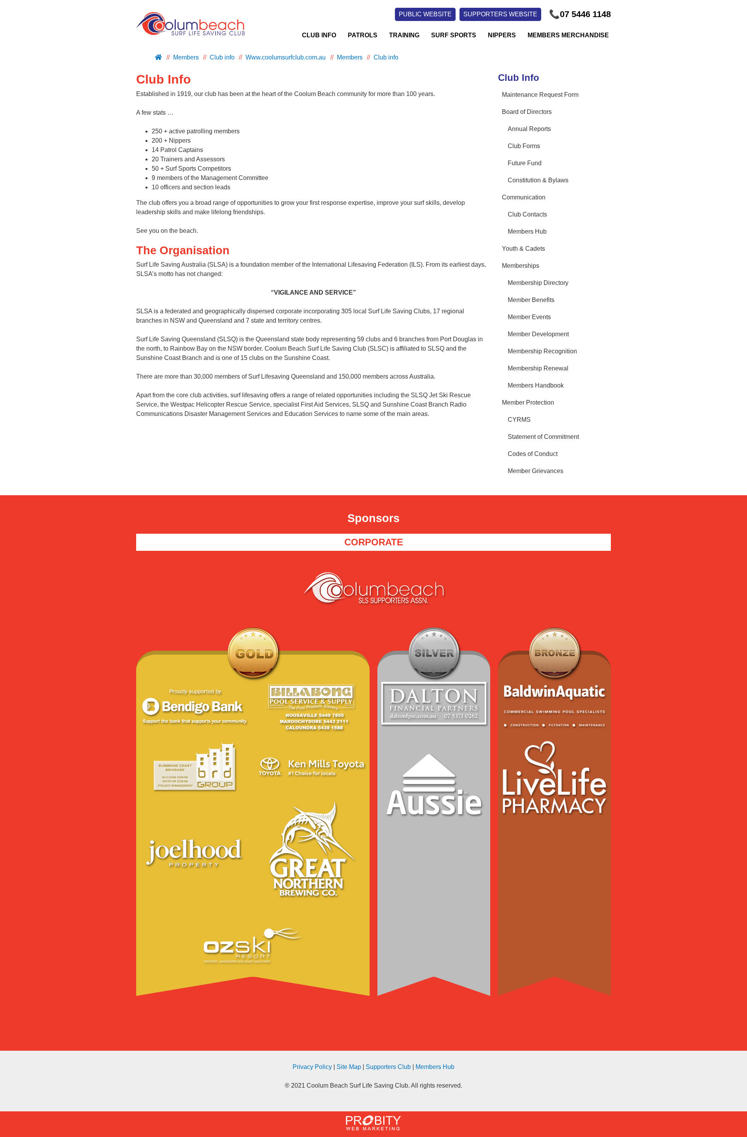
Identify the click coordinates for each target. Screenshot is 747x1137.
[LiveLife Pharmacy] (554, 778)
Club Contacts (527, 214)
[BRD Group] (194, 768)
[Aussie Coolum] (433, 789)
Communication (523, 197)
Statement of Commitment (543, 436)
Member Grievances (535, 471)
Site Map (349, 1067)
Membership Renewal (538, 368)
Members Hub (527, 231)
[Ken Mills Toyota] (311, 768)
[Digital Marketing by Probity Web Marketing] (373, 1128)
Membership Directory (538, 282)
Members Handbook (536, 385)
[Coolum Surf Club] (188, 35)
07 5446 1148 (580, 14)
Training (404, 35)
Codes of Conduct (533, 454)
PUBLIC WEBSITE (425, 14)
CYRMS (519, 419)
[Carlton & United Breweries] (311, 857)
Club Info (319, 35)
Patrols (362, 35)
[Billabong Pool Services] (311, 708)
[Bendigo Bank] (194, 708)
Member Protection (528, 402)
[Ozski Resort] (253, 947)
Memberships (520, 265)
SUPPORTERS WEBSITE (500, 14)
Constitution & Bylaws (538, 180)
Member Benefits (531, 300)
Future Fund (525, 163)
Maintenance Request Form (540, 94)
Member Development (538, 334)
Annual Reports (529, 129)
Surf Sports (453, 35)
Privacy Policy (312, 1067)
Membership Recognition (542, 351)
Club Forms (524, 146)
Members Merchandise (568, 35)
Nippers (502, 35)
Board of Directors (527, 111)
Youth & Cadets (523, 248)
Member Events (529, 317)
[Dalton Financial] (433, 704)
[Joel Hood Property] (194, 857)
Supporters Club (388, 1067)
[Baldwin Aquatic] (554, 707)
